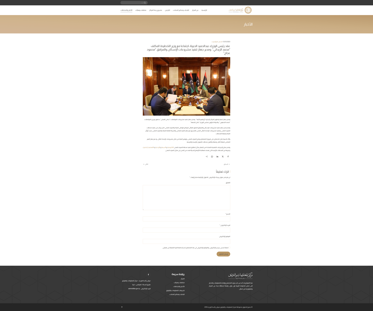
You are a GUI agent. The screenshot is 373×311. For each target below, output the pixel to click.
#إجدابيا (157, 147)
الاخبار (220, 41)
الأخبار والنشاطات (126, 10)
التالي (146, 164)
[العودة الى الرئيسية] (240, 10)
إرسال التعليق (223, 254)
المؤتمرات (215, 41)
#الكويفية (170, 147)
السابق (226, 164)
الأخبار (248, 24)
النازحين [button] (167, 10)
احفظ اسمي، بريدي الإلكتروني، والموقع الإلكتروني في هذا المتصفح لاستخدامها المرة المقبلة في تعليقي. (195, 247)
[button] (121, 307)
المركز (183, 279)
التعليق (228, 182)
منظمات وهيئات (140, 10)
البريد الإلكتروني (225, 225)
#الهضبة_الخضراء (148, 147)
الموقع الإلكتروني (224, 236)
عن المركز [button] (195, 10)
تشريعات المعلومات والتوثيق (175, 290)
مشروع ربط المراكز (155, 10)
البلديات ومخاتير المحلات (181, 10)
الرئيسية (204, 10)
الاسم (227, 214)
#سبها (164, 147)
